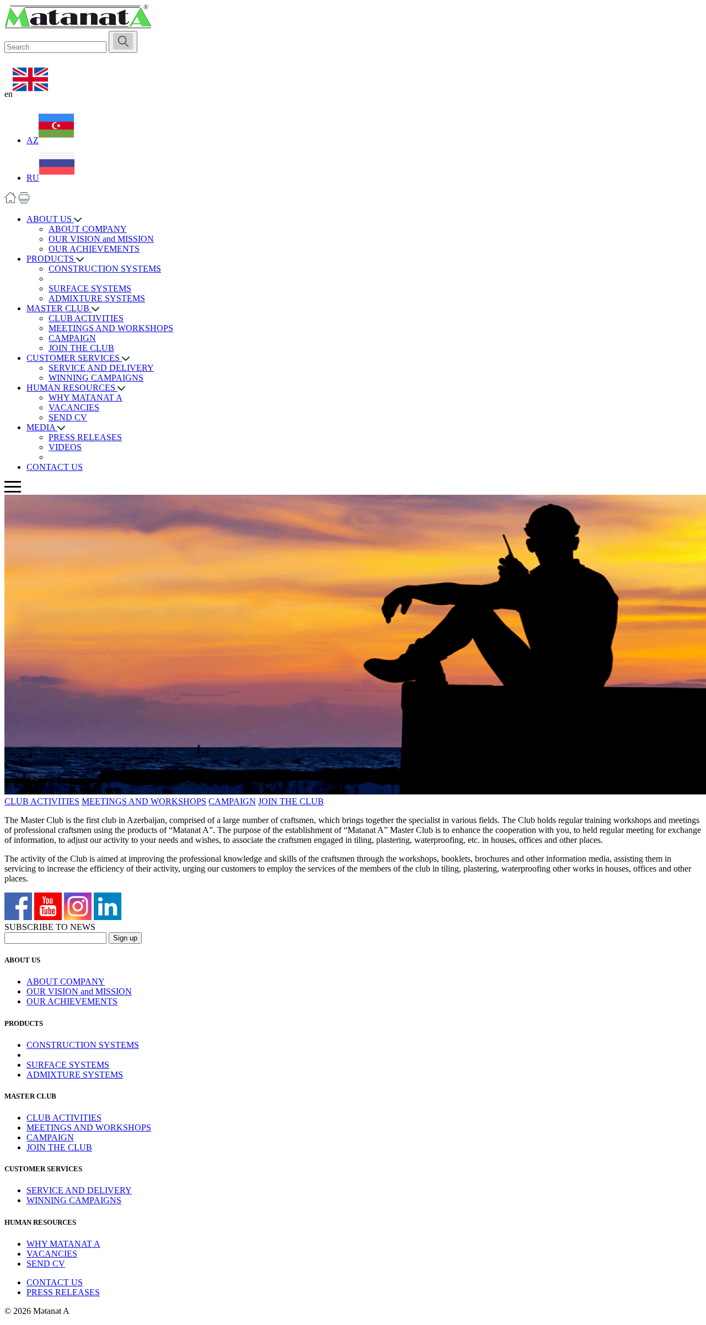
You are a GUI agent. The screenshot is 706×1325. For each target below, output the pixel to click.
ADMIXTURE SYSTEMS (97, 298)
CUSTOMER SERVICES (74, 358)
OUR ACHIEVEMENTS (94, 248)
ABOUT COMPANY (88, 229)
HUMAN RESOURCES (71, 387)
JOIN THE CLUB (81, 348)
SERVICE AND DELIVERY (101, 367)
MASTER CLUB (59, 308)
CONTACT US (54, 467)
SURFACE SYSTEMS (90, 288)
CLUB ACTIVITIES (86, 318)
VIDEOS (65, 447)
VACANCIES (74, 407)
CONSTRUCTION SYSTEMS (105, 268)
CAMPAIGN (72, 338)
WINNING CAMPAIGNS (96, 377)
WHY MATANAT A (85, 397)
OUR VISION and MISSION (101, 239)
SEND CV (68, 417)
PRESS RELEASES (85, 437)
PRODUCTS (51, 258)
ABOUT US (50, 219)
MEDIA (41, 427)
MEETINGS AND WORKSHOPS (111, 328)
